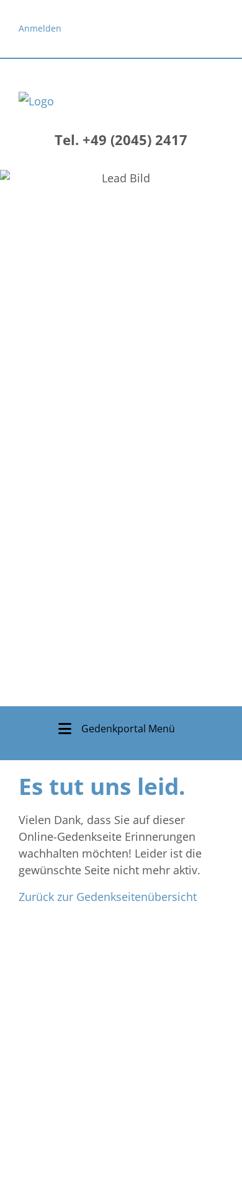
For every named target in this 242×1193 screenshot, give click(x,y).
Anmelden (40, 28)
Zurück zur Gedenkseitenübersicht (108, 896)
